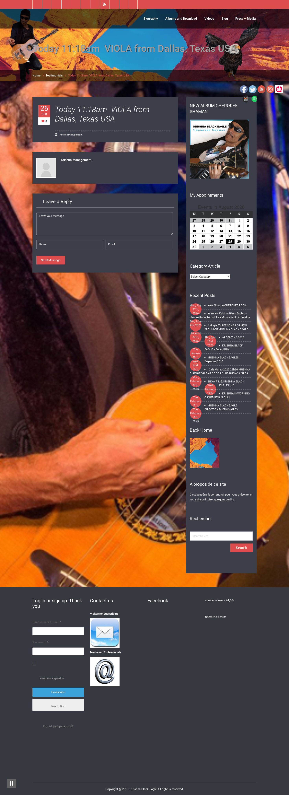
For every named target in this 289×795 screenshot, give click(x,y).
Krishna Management (70, 134)
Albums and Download (181, 18)
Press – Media (245, 18)
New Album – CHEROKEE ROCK (226, 305)
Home (36, 75)
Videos (209, 18)
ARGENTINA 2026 (233, 337)
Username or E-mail (46, 622)
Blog (225, 18)
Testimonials (54, 75)
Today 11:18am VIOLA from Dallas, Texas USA (102, 114)
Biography (151, 18)
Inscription (58, 706)
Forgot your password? (58, 726)
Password (40, 642)
